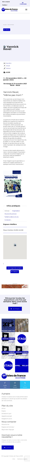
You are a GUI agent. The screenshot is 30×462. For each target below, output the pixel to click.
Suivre (15, 381)
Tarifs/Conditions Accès (11, 217)
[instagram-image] (8, 325)
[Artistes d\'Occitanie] (10, 9)
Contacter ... (8, 220)
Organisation (16, 211)
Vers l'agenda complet (15, 268)
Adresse (7, 211)
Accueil (4, 24)
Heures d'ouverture (10, 214)
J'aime (5, 381)
